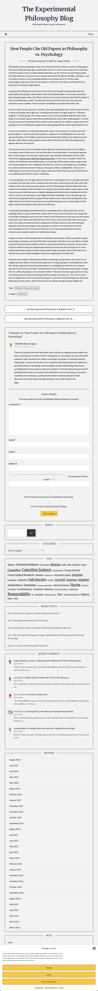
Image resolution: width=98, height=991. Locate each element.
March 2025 (14, 858)
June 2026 (13, 771)
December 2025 (16, 806)
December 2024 (16, 875)
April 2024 (14, 921)
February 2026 (15, 794)
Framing (51, 580)
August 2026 (15, 760)
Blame (84, 565)
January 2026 (15, 800)
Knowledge (30, 584)
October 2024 (15, 887)
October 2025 (15, 817)
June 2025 (13, 841)
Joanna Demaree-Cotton (24, 661)
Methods (22, 294)
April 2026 (14, 783)
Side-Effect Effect (50, 594)
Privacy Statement (51, 988)
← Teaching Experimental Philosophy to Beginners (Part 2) (49, 309)
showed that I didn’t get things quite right (37, 158)
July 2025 (13, 835)
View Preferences (49, 982)
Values (10, 598)
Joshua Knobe (63, 61)
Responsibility (19, 593)
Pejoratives (84, 585)
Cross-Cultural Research (21, 574)
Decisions (39, 575)
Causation (14, 570)
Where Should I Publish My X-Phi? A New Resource (59, 661)
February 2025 (15, 864)
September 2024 (16, 893)
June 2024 (13, 910)
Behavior (55, 564)
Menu (90, 34)
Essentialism (12, 580)
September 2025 (16, 823)
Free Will (60, 579)
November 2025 (16, 812)
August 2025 (15, 829)
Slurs (59, 594)
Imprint (61, 988)
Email (12, 452)
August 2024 (15, 898)
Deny (49, 975)
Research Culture (31, 288)
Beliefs (64, 565)
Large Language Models (45, 585)
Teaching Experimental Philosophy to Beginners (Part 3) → (49, 318)
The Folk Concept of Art (37, 694)
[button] (94, 948)
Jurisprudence (15, 584)
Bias (69, 564)
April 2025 (14, 852)
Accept (49, 968)
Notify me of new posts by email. (49, 506)
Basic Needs (44, 565)
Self (33, 594)
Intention (71, 579)
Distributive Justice (62, 575)
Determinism (48, 575)
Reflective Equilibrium (61, 589)
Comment (15, 404)
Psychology (38, 589)
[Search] (31, 533)
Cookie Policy (39, 988)
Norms (75, 585)
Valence (85, 594)
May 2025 (13, 846)
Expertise (22, 579)
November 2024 (16, 881)
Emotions (77, 574)
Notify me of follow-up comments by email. (49, 497)
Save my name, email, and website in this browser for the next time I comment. (39, 474)
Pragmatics (12, 589)
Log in (10, 942)
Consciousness (57, 570)
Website (13, 463)
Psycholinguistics (24, 589)
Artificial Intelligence (27, 564)
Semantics (39, 594)
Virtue (15, 598)
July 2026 (13, 765)
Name (12, 440)
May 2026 (13, 777)
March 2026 (14, 789)
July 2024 (13, 904)
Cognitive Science (36, 569)
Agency (11, 564)
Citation (18, 288)
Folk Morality (37, 579)
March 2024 (14, 927)
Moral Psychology (61, 585)
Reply (16, 382)
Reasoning (48, 589)
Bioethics (76, 564)
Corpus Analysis (72, 570)
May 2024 (13, 916)
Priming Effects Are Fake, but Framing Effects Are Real (50, 711)
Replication (73, 589)
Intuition (83, 579)
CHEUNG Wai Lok (22, 343)
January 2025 (15, 869)
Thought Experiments (71, 594)
